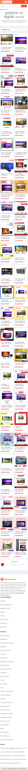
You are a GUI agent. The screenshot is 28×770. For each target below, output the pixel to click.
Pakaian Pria (4, 639)
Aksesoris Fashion (5, 650)
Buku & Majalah (4, 736)
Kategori (2, 616)
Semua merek (4, 619)
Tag (6, 9)
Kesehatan (3, 646)
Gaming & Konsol (5, 706)
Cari (24, 6)
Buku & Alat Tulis (5, 721)
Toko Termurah (22, 768)
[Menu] (26, 2)
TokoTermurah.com (12, 768)
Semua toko (3, 623)
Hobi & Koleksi (4, 725)
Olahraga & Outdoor (6, 717)
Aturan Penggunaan (6, 604)
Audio (2, 687)
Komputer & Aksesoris (6, 739)
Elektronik (3, 654)
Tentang (2, 601)
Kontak (2, 612)
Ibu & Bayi (3, 699)
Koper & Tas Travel (5, 669)
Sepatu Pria (3, 658)
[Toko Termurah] (8, 579)
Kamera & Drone (5, 710)
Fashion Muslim (4, 665)
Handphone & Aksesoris (7, 661)
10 (2, 567)
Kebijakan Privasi (5, 608)
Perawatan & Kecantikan (7, 643)
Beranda (2, 9)
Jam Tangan (4, 684)
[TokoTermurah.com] (8, 1)
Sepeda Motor (4, 732)
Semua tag (3, 627)
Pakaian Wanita (4, 635)
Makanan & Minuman (6, 691)
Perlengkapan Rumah (6, 713)
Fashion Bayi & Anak (6, 702)
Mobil (2, 728)
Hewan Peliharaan (5, 695)
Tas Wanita (3, 672)
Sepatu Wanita (4, 676)
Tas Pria (2, 680)
